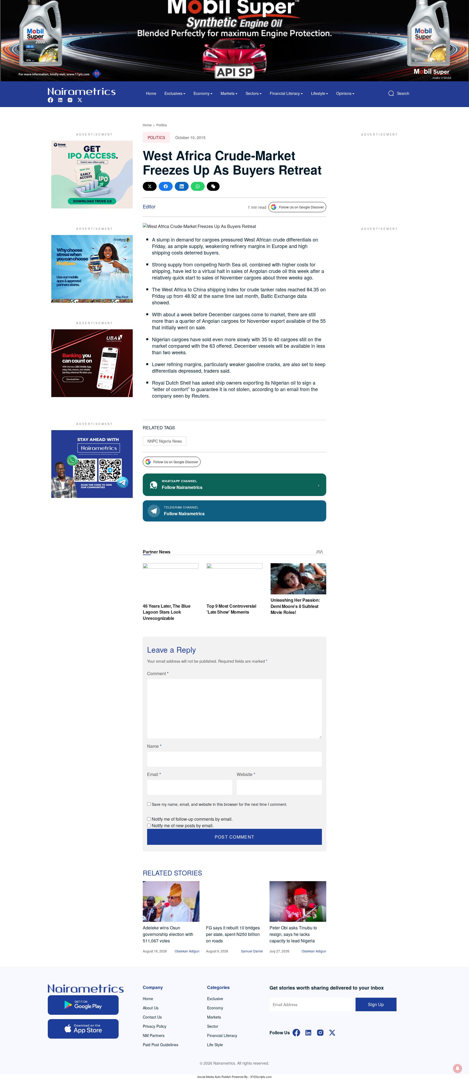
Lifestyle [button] (318, 93)
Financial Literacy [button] (285, 93)
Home (151, 93)
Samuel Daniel (252, 951)
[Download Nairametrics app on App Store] (83, 1029)
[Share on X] (150, 186)
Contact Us (152, 1017)
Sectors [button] (252, 93)
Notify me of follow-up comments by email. (192, 819)
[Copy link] (213, 186)
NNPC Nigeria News (164, 441)
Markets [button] (227, 93)
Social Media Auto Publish (214, 1076)
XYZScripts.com (261, 1076)
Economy (215, 1007)
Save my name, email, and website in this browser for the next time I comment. (219, 804)
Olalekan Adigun (187, 951)
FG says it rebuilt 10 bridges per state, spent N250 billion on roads (233, 934)
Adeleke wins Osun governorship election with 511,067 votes (168, 934)
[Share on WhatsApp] (198, 186)
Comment (158, 673)
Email (154, 774)
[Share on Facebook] (166, 186)
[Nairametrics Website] (82, 91)
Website (246, 774)
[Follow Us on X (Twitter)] (332, 1032)
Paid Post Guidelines (160, 1044)
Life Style (215, 1044)
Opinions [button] (343, 93)
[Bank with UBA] (92, 363)
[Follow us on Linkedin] (60, 99)
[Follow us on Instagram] (70, 99)
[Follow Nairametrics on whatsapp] (92, 464)
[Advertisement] (377, 174)
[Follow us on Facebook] (50, 99)
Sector (212, 1026)
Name (154, 746)
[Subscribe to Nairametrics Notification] (457, 1068)
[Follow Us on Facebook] (296, 1032)
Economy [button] (202, 93)
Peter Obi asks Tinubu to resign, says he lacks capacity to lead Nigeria (293, 934)
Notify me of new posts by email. (183, 825)
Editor (149, 206)
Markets (214, 1017)
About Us (151, 1007)
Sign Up (376, 1004)
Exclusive (215, 998)
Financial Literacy (222, 1035)
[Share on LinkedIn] (182, 186)
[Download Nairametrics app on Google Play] (83, 1005)
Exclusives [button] (173, 93)
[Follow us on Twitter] (80, 99)
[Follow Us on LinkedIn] (308, 1032)
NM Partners (153, 1035)
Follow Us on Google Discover (301, 207)
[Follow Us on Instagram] (320, 1032)
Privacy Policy (154, 1026)
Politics (161, 125)
